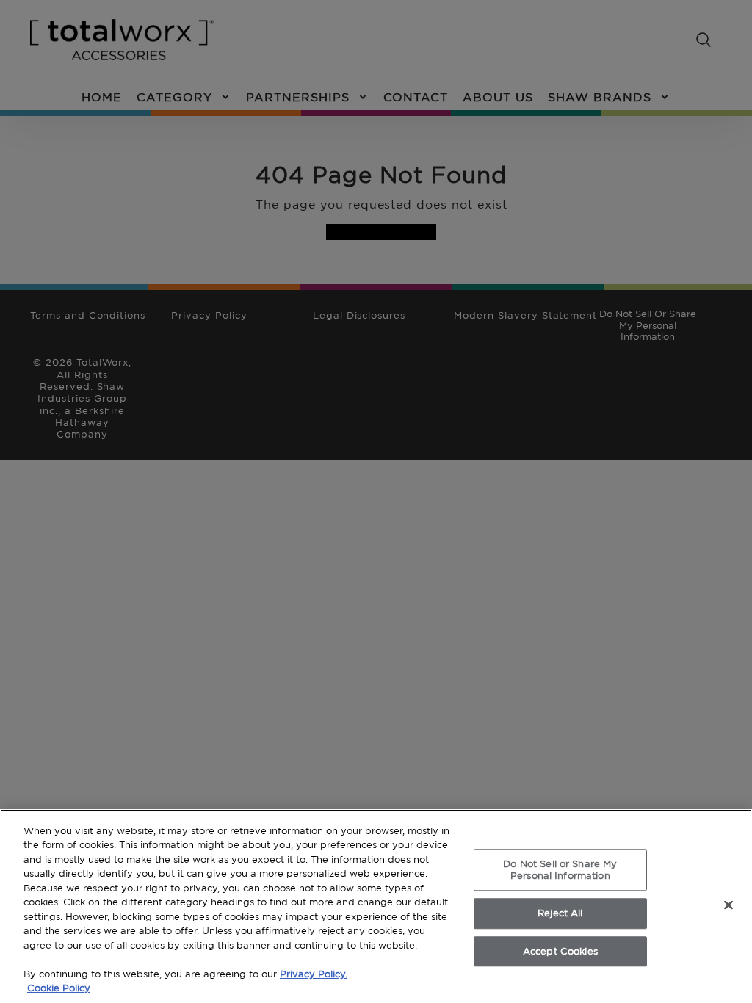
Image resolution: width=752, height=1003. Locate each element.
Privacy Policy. (313, 973)
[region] (376, 906)
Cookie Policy (58, 987)
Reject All (560, 913)
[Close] (728, 904)
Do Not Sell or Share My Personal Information (560, 869)
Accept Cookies (560, 951)
